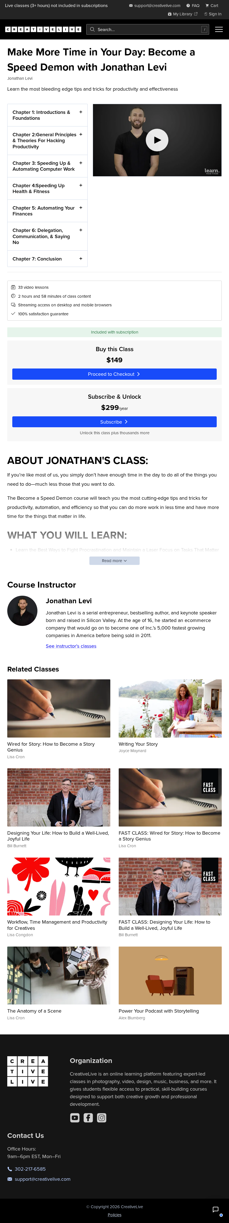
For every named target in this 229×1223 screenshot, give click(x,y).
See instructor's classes (71, 645)
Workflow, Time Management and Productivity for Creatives (57, 924)
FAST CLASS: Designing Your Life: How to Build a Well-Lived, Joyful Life (164, 924)
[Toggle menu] (219, 29)
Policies (114, 1215)
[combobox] (148, 29)
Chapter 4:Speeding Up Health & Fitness (39, 188)
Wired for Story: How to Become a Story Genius (51, 746)
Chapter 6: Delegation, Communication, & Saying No (41, 236)
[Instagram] (102, 1118)
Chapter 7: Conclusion (37, 258)
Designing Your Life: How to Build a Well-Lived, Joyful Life (58, 835)
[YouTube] (75, 1118)
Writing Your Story (138, 743)
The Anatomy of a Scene (34, 1010)
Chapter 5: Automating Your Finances (44, 210)
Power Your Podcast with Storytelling (159, 1010)
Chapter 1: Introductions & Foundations (41, 115)
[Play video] (157, 140)
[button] (215, 1209)
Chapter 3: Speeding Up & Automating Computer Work (44, 166)
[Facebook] (88, 1118)
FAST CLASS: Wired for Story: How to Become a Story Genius (169, 835)
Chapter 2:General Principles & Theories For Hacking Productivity (45, 140)
